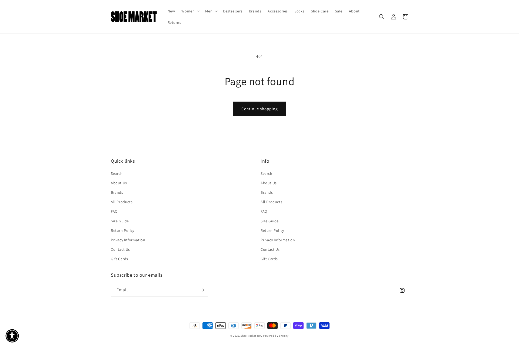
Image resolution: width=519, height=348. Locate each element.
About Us (119, 182)
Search (117, 173)
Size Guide (120, 221)
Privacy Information (128, 239)
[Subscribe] (202, 290)
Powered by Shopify (276, 335)
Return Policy (122, 230)
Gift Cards (119, 258)
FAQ (114, 211)
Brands (117, 192)
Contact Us (120, 249)
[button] (190, 11)
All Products (121, 201)
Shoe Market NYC (251, 335)
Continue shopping (259, 108)
